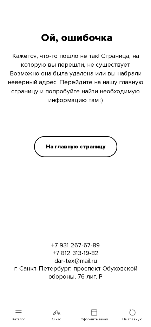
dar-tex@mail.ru (75, 261)
